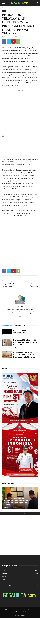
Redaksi (16, 612)
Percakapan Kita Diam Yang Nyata (30, 285)
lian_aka (8, 37)
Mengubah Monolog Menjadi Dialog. (8, 285)
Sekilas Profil (23, 612)
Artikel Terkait (7, 325)
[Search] (37, 3)
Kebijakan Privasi (9, 609)
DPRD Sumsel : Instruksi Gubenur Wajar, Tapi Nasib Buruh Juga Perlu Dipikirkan (24, 354)
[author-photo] (20, 304)
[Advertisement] (20, 112)
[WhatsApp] (18, 41)
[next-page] (6, 362)
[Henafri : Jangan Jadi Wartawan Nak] (7, 332)
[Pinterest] (13, 41)
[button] (3, 3)
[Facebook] (4, 41)
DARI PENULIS (19, 325)
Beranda (4, 8)
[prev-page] (3, 362)
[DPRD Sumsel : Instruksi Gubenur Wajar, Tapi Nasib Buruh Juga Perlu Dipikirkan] (7, 354)
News (9, 8)
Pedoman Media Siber (28, 609)
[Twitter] (9, 41)
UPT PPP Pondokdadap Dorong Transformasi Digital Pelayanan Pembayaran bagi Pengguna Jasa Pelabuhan (16, 501)
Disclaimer (18, 609)
